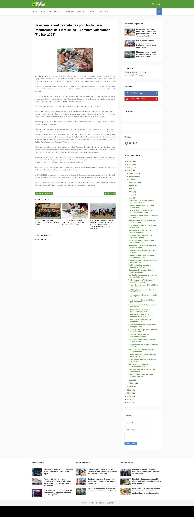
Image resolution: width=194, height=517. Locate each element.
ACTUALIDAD (39, 193)
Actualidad (46, 12)
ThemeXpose (93, 503)
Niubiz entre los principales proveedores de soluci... (138, 335)
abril (131, 198)
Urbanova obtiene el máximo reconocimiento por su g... (139, 311)
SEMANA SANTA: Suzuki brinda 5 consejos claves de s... (140, 316)
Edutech (58, 12)
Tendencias (102, 12)
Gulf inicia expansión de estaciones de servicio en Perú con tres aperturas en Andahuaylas (102, 481)
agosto (132, 186)
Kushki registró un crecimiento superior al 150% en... (140, 266)
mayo (131, 195)
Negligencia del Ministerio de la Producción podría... (140, 236)
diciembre (133, 173)
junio (131, 192)
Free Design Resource (106, 503)
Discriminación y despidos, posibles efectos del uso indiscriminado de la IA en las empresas (146, 481)
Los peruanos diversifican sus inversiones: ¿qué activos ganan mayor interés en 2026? (73, 223)
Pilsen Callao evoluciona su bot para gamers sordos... (141, 301)
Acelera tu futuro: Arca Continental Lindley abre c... (141, 206)
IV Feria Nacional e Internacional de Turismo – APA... (141, 221)
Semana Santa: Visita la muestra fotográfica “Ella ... (140, 321)
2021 (129, 393)
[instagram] (153, 4)
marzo (131, 380)
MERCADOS (48, 193)
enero (131, 386)
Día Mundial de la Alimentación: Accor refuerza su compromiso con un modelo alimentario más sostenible (146, 491)
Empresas (69, 12)
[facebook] (150, 4)
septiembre (133, 183)
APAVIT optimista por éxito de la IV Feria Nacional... (141, 291)
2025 (129, 164)
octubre (132, 179)
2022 (129, 390)
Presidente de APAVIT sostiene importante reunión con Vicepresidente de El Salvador (146, 471)
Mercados (81, 12)
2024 (129, 168)
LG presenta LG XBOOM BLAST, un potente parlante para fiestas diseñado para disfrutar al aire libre (102, 471)
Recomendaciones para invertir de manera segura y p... (141, 256)
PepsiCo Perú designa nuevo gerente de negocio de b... (142, 326)
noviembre (133, 176)
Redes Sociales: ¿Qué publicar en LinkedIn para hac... (140, 375)
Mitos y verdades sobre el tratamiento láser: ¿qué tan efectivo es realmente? (146, 54)
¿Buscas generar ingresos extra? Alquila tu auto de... (140, 231)
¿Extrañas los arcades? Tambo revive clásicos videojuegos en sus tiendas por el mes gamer (58, 493)
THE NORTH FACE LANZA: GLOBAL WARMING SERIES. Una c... (141, 211)
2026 (129, 161)
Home (35, 12)
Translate (141, 75)
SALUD (92, 12)
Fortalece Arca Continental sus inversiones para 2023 (139, 365)
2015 (129, 402)
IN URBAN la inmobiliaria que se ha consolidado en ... (141, 350)
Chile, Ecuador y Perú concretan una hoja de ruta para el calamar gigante (47, 223)
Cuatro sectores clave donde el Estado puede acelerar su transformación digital (58, 471)
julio (130, 189)
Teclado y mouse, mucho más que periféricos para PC (141, 201)
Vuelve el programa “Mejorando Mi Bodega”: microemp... (141, 281)
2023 (129, 171)
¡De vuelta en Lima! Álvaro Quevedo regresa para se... (141, 271)
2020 (129, 396)
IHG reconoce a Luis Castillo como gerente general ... (141, 241)
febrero (132, 383)
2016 (129, 399)
